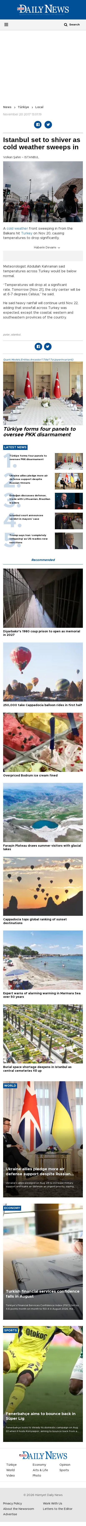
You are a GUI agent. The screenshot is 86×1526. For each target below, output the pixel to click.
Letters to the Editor (57, 1509)
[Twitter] (48, 124)
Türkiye (23, 107)
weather (21, 228)
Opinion (64, 1464)
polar (6, 334)
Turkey (26, 233)
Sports (64, 1470)
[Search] (65, 24)
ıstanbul (15, 334)
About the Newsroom (18, 1509)
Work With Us (52, 1503)
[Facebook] (38, 124)
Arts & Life (40, 1470)
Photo (37, 1475)
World (10, 1470)
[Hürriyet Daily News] (43, 9)
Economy (39, 1464)
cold (10, 228)
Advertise (10, 1514)
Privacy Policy (12, 1503)
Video (10, 1475)
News (7, 107)
